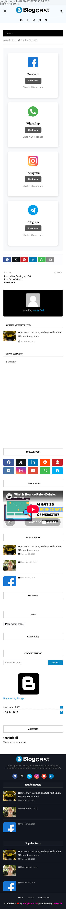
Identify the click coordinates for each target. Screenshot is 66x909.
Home (9, 33)
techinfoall (11, 40)
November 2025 (33, 707)
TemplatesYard (30, 903)
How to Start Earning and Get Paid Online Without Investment (39, 334)
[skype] (45, 20)
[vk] (8, 470)
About (31, 898)
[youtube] (33, 470)
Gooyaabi (57, 903)
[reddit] (45, 462)
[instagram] (34, 20)
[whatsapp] (45, 470)
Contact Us (44, 898)
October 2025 (33, 712)
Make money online (14, 624)
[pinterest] (40, 20)
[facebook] (21, 20)
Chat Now (33, 80)
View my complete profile (14, 742)
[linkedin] (33, 462)
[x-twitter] (28, 20)
